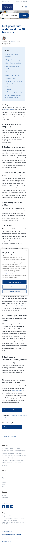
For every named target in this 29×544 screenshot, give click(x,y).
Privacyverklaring (6, 541)
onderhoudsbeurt (9, 110)
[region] (14, 272)
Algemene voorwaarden (8, 534)
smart (3, 484)
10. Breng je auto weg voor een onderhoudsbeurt (13, 96)
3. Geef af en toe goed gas (13, 63)
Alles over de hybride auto (9, 520)
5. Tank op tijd (9, 72)
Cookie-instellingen (14, 291)
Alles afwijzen (14, 286)
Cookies (19, 534)
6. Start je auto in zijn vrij (12, 75)
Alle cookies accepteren (14, 282)
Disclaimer (16, 538)
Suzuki (3, 480)
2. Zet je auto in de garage (13, 60)
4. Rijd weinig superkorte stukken (12, 67)
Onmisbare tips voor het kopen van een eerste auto (13, 523)
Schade (25, 1)
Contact (4, 495)
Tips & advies (14, 41)
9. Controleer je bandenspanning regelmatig (13, 91)
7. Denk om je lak (10, 78)
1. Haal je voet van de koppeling (11, 55)
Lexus (3, 473)
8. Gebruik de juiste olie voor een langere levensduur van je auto (13, 84)
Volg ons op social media (11, 427)
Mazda (4, 482)
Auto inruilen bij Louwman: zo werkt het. (13, 518)
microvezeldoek (20, 306)
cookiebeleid (6, 273)
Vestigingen (5, 497)
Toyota (4, 478)
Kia (3, 486)
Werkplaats (19, 1)
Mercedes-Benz (6, 476)
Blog (3, 513)
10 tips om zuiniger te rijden (9, 516)
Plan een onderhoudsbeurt (12, 410)
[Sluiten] (26, 250)
